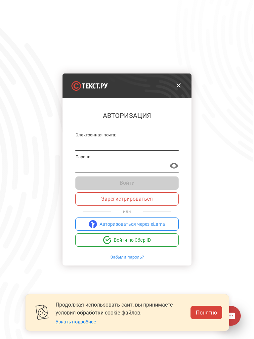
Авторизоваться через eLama (132, 224)
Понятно (206, 312)
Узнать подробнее (76, 321)
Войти (127, 183)
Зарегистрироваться (127, 199)
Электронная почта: (95, 135)
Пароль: (83, 157)
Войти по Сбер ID (132, 240)
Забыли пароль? (127, 257)
